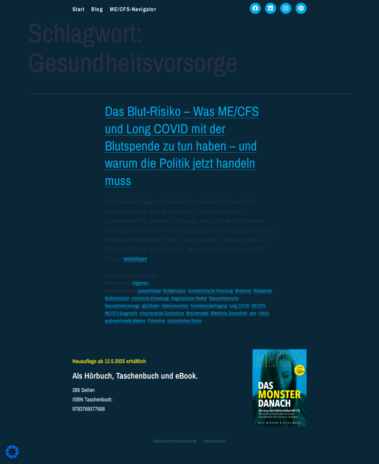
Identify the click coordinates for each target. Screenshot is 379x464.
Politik (264, 313)
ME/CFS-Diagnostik (121, 313)
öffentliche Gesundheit (229, 313)
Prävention (156, 320)
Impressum (215, 441)
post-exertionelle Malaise (125, 320)
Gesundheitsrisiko (224, 298)
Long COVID (239, 305)
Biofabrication (174, 290)
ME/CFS (259, 305)
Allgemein (140, 283)
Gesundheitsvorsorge (122, 305)
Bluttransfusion (117, 298)
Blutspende (263, 290)
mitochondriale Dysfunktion (162, 313)
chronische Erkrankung (150, 298)
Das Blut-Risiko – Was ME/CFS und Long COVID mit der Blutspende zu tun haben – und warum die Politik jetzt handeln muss (182, 145)
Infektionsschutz (174, 305)
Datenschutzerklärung (175, 441)
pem (252, 313)
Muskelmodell (197, 313)
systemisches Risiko (184, 320)
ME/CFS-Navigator (133, 9)
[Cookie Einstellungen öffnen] (12, 456)
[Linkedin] (270, 8)
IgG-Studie (150, 305)
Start (78, 9)
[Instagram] (285, 8)
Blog (97, 9)
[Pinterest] (301, 8)
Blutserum (243, 290)
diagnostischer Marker (189, 298)
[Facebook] (255, 8)
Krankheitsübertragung (209, 305)
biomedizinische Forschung (210, 290)
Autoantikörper (149, 290)
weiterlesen (135, 258)
